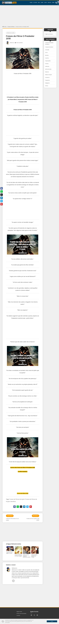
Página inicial (19, 611)
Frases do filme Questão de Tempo (34, 556)
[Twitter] (21, 507)
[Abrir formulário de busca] (56, 2)
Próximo (35, 515)
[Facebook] (14, 507)
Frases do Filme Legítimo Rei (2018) (32, 519)
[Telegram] (27, 507)
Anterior (10, 515)
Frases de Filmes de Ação (16, 499)
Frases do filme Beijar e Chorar (9, 553)
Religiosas (47, 83)
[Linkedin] (24, 507)
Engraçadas (48, 60)
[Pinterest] (31, 507)
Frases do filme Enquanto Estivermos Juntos (26, 556)
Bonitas (47, 55)
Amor (46, 52)
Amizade (47, 49)
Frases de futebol (49, 47)
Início (5, 26)
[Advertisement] (29, 17)
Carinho (47, 58)
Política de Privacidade (21, 613)
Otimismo (47, 77)
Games (46, 63)
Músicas (47, 72)
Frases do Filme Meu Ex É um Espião (12, 519)
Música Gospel (48, 74)
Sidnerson (12, 42)
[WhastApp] (18, 507)
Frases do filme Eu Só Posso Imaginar (18, 555)
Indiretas (47, 66)
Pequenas (47, 80)
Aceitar (52, 621)
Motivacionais (48, 69)
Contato (18, 615)
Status (46, 85)
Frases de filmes (11, 26)
